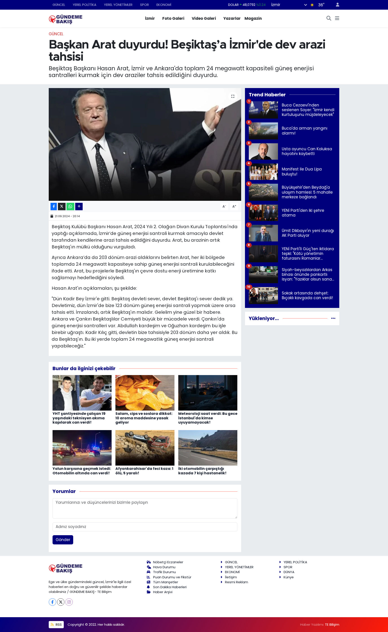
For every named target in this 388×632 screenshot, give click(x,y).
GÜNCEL (59, 4)
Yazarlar (232, 18)
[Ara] (329, 19)
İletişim (231, 577)
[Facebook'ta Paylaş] (54, 206)
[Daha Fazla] (79, 206)
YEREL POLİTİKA (84, 4)
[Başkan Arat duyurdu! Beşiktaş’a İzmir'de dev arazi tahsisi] (145, 144)
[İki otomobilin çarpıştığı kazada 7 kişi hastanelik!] (207, 447)
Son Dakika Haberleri (170, 587)
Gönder (63, 539)
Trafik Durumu (164, 572)
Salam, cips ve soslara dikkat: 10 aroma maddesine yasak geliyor (143, 418)
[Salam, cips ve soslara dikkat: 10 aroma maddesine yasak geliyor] (144, 392)
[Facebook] (52, 602)
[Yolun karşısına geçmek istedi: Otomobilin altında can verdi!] (82, 447)
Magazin (253, 18)
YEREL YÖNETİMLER (118, 4)
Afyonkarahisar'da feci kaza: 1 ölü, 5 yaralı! (144, 470)
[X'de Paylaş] (62, 206)
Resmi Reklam (236, 582)
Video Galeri (204, 18)
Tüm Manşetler (165, 582)
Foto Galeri (173, 18)
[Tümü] (333, 318)
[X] (60, 602)
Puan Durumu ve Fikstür (172, 577)
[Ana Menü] (337, 19)
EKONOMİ (164, 4)
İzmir (150, 18)
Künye (289, 577)
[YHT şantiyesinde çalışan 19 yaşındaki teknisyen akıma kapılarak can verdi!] (82, 392)
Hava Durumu (164, 567)
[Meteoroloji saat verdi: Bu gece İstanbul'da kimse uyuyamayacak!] (207, 392)
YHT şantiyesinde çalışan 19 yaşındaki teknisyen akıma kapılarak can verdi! (79, 418)
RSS (58, 624)
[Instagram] (69, 602)
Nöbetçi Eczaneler (168, 562)
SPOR (144, 4)
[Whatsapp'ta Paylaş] (70, 206)
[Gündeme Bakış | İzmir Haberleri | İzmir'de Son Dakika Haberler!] (65, 18)
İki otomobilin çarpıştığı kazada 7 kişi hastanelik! (202, 470)
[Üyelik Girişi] (335, 5)
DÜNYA (289, 572)
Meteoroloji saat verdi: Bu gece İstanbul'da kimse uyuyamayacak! (207, 418)
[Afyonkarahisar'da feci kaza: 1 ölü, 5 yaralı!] (144, 447)
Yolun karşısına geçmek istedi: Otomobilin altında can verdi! (82, 470)
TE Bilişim (332, 624)
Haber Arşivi (162, 592)
